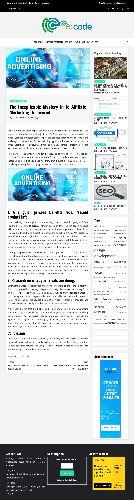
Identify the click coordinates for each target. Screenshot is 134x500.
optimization (103, 298)
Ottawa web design (120, 299)
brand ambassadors (120, 230)
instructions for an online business (104, 277)
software (100, 312)
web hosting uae (99, 323)
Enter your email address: (67, 469)
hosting (120, 266)
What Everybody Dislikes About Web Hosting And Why (70, 365)
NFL (125, 291)
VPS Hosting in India (100, 319)
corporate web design (120, 241)
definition (119, 245)
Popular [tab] (98, 53)
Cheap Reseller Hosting (119, 233)
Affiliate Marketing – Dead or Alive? (110, 119)
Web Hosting (87, 42)
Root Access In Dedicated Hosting (103, 303)
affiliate (16, 356)
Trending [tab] (116, 53)
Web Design (38, 42)
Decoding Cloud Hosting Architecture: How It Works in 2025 (25, 476)
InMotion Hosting (121, 273)
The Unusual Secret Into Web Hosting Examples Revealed (110, 177)
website (110, 323)
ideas (98, 272)
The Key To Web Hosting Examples (110, 147)
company (120, 237)
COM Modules (98, 238)
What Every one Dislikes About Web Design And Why (28, 365)
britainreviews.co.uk (100, 233)
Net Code (73, 480)
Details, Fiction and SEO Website (110, 206)
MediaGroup (122, 287)
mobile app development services (104, 291)
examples (120, 261)
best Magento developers (101, 230)
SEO (96, 42)
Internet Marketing (54, 42)
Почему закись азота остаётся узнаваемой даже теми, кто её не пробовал (110, 87)
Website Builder (121, 323)
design (99, 250)
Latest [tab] (107, 53)
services (121, 307)
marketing (25, 356)
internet (100, 281)
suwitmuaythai (121, 312)
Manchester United (120, 282)
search (99, 307)
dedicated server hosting (102, 245)
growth (109, 268)
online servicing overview (101, 294)
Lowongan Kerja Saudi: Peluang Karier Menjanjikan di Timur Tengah (25, 488)
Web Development (72, 42)
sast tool (123, 303)
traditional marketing (120, 316)
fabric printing (98, 268)
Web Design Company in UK (118, 319)
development (105, 255)
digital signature (121, 257)
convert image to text (100, 241)
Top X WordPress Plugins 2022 (102, 316)
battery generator (121, 227)
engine (99, 261)
